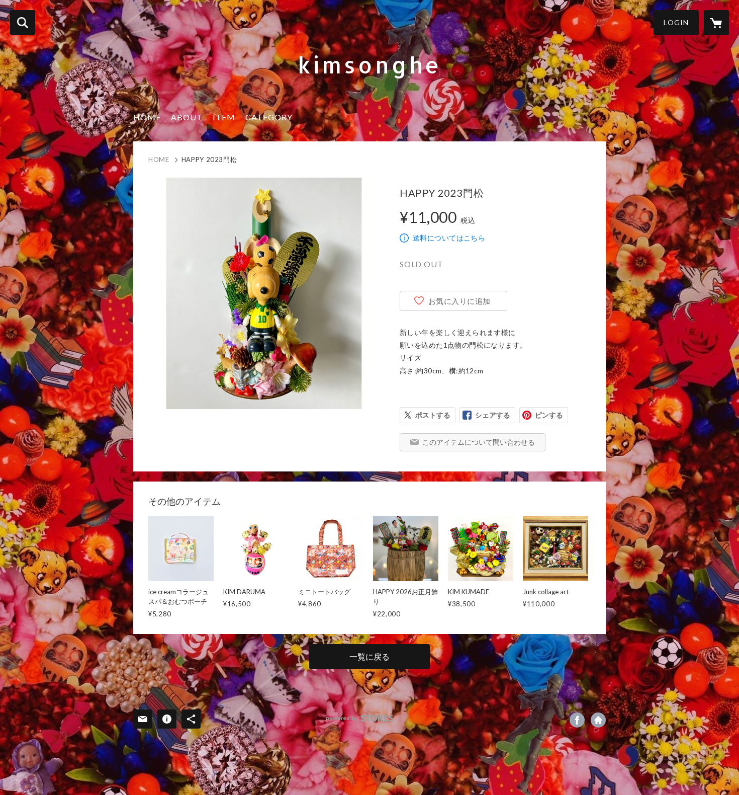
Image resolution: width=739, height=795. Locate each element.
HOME (147, 117)
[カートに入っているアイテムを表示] (716, 22)
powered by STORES (359, 718)
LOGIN (676, 22)
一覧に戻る (369, 656)
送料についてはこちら (449, 237)
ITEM (224, 117)
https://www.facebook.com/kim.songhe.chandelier (577, 720)
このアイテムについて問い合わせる (478, 442)
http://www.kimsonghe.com (598, 720)
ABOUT (187, 117)
